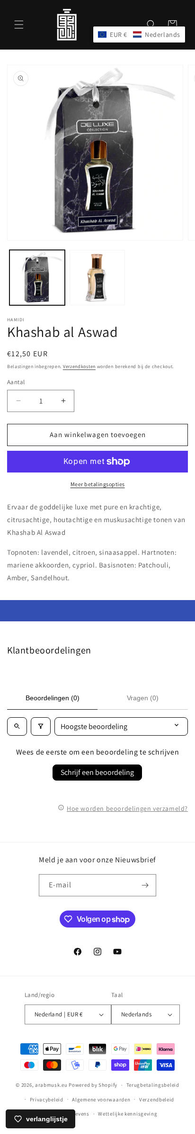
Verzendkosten (79, 366)
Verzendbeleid (156, 1099)
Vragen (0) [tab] (143, 698)
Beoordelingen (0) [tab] (53, 698)
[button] (19, 24)
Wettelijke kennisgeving (127, 1113)
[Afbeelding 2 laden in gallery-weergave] (97, 277)
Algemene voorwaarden (101, 1099)
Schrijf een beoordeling (97, 772)
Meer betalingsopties (98, 484)
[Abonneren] (145, 885)
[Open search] (17, 726)
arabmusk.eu (51, 1085)
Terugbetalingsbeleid (152, 1085)
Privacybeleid (46, 1099)
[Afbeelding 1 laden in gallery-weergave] (37, 277)
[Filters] (41, 726)
